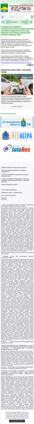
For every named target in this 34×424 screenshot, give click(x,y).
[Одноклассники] (28, 65)
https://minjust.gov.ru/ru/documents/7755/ (18, 252)
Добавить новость (17, 106)
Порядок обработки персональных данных (14, 167)
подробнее (20, 413)
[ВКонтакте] (30, 65)
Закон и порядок (12, 22)
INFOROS (16, 192)
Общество (24, 22)
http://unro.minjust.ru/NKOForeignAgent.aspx (22, 341)
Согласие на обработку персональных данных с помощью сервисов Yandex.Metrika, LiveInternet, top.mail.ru (15, 180)
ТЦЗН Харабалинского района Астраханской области (16, 62)
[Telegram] (32, 65)
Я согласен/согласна (17, 421)
